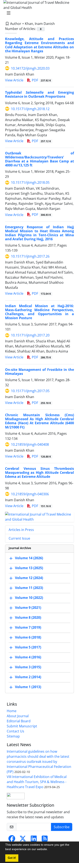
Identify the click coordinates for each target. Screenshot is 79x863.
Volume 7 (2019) (28, 627)
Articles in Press (21, 529)
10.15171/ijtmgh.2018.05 (30, 182)
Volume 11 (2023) (29, 587)
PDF (41, 80)
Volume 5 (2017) (28, 647)
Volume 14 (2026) (29, 558)
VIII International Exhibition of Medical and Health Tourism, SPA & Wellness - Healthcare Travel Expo (37, 781)
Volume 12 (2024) (29, 577)
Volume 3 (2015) (28, 667)
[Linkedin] (34, 839)
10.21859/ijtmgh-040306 (30, 494)
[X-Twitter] (23, 839)
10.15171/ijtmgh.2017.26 (30, 256)
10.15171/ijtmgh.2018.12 (30, 109)
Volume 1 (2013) (28, 687)
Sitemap (13, 736)
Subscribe (62, 827)
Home (11, 711)
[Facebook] (12, 839)
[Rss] (45, 839)
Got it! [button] (12, 857)
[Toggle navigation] (38, 13)
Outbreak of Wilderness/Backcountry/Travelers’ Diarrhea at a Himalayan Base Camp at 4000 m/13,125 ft (39, 159)
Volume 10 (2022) (29, 597)
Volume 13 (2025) (29, 568)
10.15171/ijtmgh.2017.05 (30, 391)
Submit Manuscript (22, 726)
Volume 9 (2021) (28, 607)
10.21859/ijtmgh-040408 (30, 444)
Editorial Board (19, 721)
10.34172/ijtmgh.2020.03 (30, 68)
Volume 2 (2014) (28, 677)
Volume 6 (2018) (28, 637)
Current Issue (19, 538)
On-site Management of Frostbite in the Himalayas (39, 371)
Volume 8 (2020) (28, 617)
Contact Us (15, 731)
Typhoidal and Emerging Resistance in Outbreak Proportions (39, 94)
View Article (14, 80)
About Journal (18, 716)
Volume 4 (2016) (28, 657)
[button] (49, 849)
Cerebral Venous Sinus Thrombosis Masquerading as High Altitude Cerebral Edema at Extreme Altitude (39, 472)
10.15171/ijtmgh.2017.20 (30, 335)
